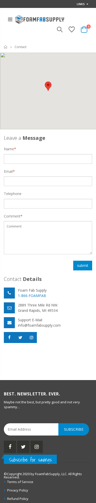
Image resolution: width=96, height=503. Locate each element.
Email (8, 171)
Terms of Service (20, 481)
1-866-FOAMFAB (32, 295)
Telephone (13, 193)
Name (9, 148)
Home (6, 47)
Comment (12, 216)
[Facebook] (10, 447)
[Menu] (10, 19)
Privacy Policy (17, 490)
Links (81, 4)
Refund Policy (17, 498)
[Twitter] (23, 447)
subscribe (73, 429)
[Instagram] (36, 447)
